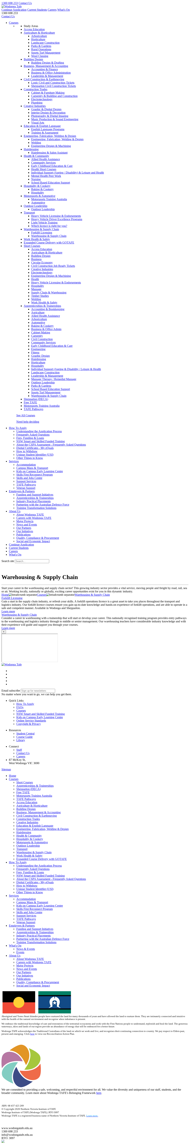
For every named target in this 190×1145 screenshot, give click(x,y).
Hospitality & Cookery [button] (37, 185)
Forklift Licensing (11, 598)
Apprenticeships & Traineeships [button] (42, 305)
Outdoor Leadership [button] (35, 205)
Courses (13, 22)
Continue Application (14, 9)
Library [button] (20, 740)
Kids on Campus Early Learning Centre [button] (39, 717)
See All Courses (25, 415)
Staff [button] (19, 749)
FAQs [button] (19, 707)
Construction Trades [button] (35, 89)
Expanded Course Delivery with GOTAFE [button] (49, 242)
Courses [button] (21, 710)
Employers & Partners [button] (22, 491)
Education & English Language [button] (42, 126)
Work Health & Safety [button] (37, 239)
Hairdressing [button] (31, 149)
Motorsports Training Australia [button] (42, 405)
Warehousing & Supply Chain (19, 614)
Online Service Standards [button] (31, 720)
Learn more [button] (8, 611)
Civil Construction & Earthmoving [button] (44, 79)
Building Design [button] (33, 59)
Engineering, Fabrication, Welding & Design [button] (50, 136)
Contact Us (25, 3)
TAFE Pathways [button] (33, 409)
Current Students (37, 9)
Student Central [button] (25, 733)
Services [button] (14, 461)
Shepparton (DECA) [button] (36, 399)
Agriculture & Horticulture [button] (39, 32)
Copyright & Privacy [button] (28, 723)
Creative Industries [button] (35, 106)
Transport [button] (29, 212)
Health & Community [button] (36, 155)
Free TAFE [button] (30, 402)
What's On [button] (15, 945)
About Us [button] (14, 511)
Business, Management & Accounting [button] (46, 66)
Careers (52, 9)
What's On (63, 9)
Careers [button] (20, 756)
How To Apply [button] (18, 428)
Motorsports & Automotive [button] (39, 195)
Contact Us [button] (23, 753)
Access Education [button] (34, 29)
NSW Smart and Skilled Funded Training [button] (40, 713)
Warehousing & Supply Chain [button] (41, 229)
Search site (7, 561)
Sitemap (6, 769)
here (32, 1034)
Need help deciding (27, 421)
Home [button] (12, 775)
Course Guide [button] (24, 736)
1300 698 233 (9, 3)
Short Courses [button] (32, 245)
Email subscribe (10, 690)
